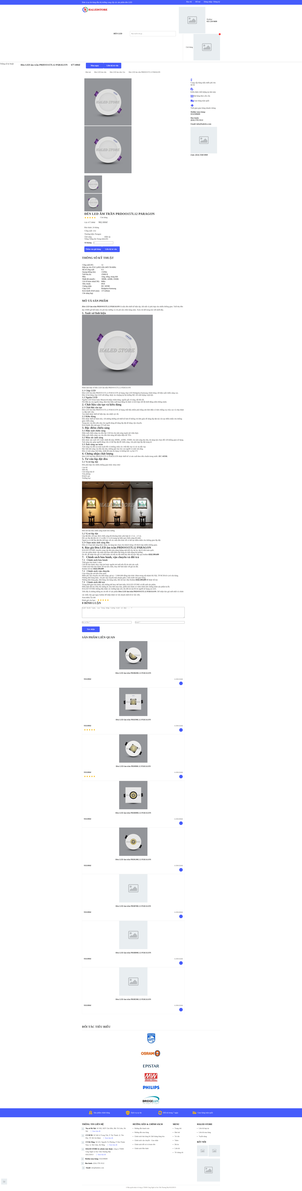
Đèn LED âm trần (100, 72)
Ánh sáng (88, 237)
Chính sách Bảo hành (141, 1148)
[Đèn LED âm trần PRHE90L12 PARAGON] (133, 981)
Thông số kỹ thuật (7, 64)
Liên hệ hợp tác (204, 1128)
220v (106, 239)
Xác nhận (91, 629)
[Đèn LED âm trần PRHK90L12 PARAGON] (133, 655)
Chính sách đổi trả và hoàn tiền (144, 1144)
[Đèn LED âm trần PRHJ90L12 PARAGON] (133, 702)
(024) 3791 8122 (98, 1163)
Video (176, 1140)
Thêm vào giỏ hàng (93, 249)
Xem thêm (86, 598)
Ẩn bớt (92, 598)
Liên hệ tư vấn (112, 66)
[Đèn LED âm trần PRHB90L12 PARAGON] (133, 935)
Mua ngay (95, 66)
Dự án (177, 1144)
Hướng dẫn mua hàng (141, 1132)
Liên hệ (177, 1148)
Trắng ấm (93, 239)
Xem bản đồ (96, 1131)
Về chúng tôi (179, 1152)
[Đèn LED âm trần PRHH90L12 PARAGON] (133, 795)
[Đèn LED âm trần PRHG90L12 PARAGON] (133, 842)
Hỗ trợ (197, 2)
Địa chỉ (189, 2)
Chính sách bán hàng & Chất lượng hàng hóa (149, 1136)
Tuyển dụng (203, 1136)
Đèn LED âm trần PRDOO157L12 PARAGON (144, 72)
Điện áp (107, 237)
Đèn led (118, 34)
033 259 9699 (212, 21)
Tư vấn (177, 1136)
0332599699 (103, 1159)
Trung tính (101, 239)
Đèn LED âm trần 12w (117, 72)
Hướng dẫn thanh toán (141, 1128)
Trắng (86, 239)
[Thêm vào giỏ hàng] (181, 683)
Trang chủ (178, 1128)
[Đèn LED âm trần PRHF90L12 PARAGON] (133, 888)
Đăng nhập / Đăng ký (212, 2)
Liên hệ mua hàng (205, 1132)
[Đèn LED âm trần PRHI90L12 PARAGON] (133, 748)
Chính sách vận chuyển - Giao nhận (146, 1140)
